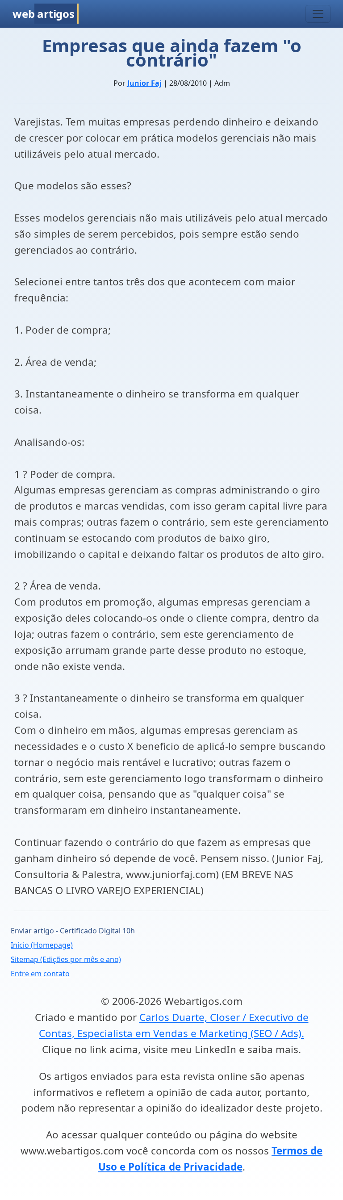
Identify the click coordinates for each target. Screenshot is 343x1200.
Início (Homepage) (42, 945)
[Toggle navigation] (317, 14)
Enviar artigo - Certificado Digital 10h (73, 931)
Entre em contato (40, 973)
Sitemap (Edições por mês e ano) (66, 959)
